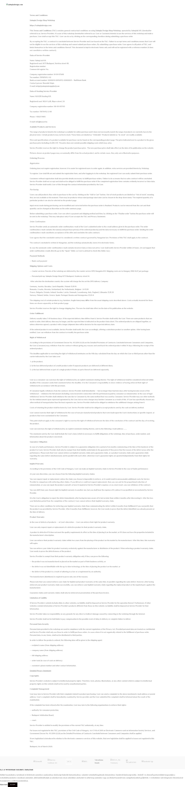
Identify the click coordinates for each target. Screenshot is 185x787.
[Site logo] (14, 4)
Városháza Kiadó (99, 761)
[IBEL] (84, 761)
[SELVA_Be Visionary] (116, 761)
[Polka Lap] (69, 761)
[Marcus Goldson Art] (53, 761)
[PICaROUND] (132, 761)
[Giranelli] (37, 761)
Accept (12, 785)
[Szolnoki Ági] (147, 761)
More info (4, 784)
